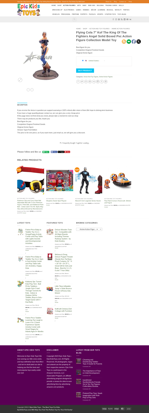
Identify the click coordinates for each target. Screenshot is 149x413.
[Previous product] (31, 89)
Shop (130, 1)
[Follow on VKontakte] (130, 19)
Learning (101, 10)
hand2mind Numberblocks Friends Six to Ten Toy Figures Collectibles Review (91, 383)
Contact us (122, 1)
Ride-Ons (91, 5)
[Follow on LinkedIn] (124, 19)
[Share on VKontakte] (94, 81)
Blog (115, 1)
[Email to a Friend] (86, 81)
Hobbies (86, 10)
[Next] (131, 191)
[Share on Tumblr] (102, 81)
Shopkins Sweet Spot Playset (56, 201)
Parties (126, 10)
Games (78, 10)
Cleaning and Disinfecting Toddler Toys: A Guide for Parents (92, 362)
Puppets (83, 14)
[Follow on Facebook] (113, 19)
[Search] (74, 19)
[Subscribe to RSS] (122, 19)
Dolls (121, 5)
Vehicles (56, 14)
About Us (108, 1)
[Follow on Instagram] (116, 19)
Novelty (118, 10)
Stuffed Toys (110, 14)
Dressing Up (57, 10)
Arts (79, 5)
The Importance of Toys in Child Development (92, 372)
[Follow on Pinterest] (119, 19)
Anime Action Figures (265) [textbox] (89, 229)
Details (24, 213)
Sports (100, 14)
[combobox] (89, 229)
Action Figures (69, 5)
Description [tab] (22, 105)
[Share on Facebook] (78, 81)
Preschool (65, 14)
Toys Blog (121, 14)
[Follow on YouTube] (127, 19)
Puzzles (92, 14)
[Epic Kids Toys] (32, 9)
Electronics (69, 10)
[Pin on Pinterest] (90, 81)
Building (100, 5)
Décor (93, 10)
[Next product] (28, 89)
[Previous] (17, 191)
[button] (20, 80)
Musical (110, 10)
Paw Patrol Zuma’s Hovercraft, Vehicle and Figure (117, 202)
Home (53, 5)
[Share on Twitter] (82, 81)
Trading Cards (111, 5)
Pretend (75, 14)
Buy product (85, 71)
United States (93, 60)
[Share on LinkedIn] (98, 81)
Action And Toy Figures (99, 29)
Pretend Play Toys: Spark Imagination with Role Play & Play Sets (92, 395)
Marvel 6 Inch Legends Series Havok (88, 201)
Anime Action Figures (121, 29)
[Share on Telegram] (105, 81)
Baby (85, 5)
